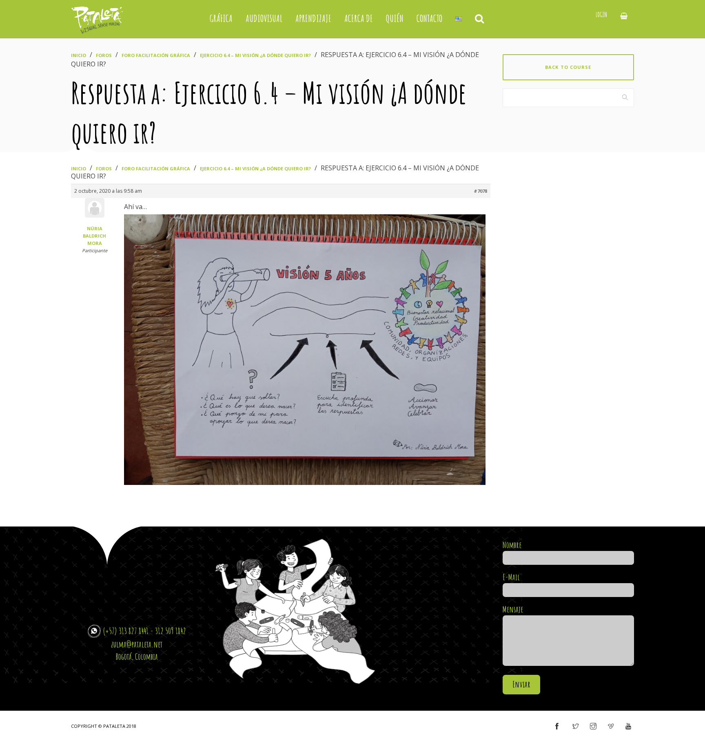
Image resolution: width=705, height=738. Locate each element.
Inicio (78, 55)
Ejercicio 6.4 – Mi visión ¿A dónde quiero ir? (255, 55)
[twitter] (575, 726)
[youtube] (628, 726)
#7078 (480, 191)
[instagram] (593, 726)
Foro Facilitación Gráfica (156, 55)
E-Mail (511, 577)
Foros (104, 55)
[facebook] (557, 726)
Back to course (568, 67)
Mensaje (513, 609)
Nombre (512, 545)
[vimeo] (610, 726)
